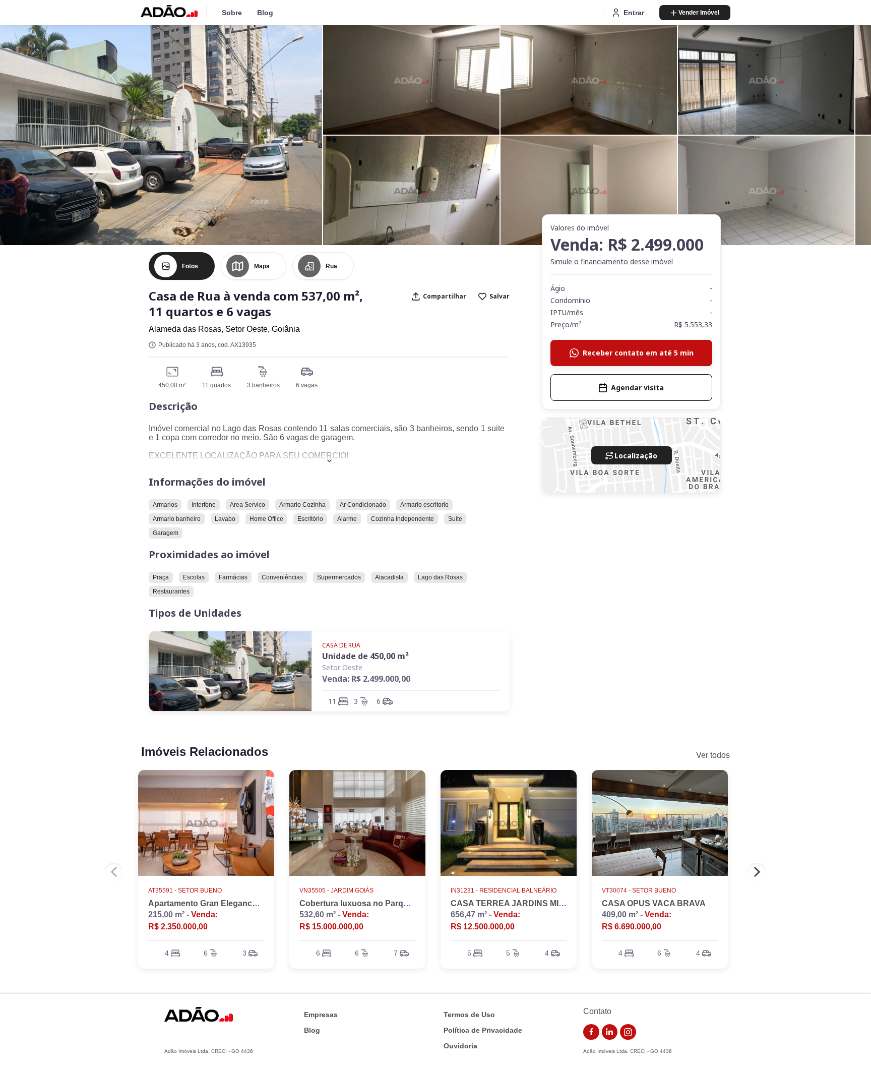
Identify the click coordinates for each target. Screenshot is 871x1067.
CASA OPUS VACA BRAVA (654, 903)
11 (332, 701)
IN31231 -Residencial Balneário (503, 890)
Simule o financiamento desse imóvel (611, 261)
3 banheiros (263, 385)
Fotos (190, 266)
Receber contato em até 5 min (638, 353)
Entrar (634, 13)
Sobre (232, 13)
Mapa (262, 266)
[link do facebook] (591, 1032)
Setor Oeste (342, 667)
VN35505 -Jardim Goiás (336, 890)
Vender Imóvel (698, 12)
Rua (331, 266)
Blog (265, 13)
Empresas (321, 1015)
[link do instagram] (628, 1032)
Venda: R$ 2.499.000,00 (366, 678)
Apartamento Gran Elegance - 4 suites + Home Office (248, 903)
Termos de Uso (469, 1015)
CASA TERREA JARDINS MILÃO (513, 903)
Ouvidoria (460, 1046)
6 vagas (307, 385)
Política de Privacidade (483, 1030)
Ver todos (713, 755)
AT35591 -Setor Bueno (185, 890)
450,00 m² (172, 385)
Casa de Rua (341, 645)
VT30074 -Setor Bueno (639, 890)
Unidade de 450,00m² (365, 656)
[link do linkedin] (610, 1032)
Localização (635, 455)
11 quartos (216, 385)
